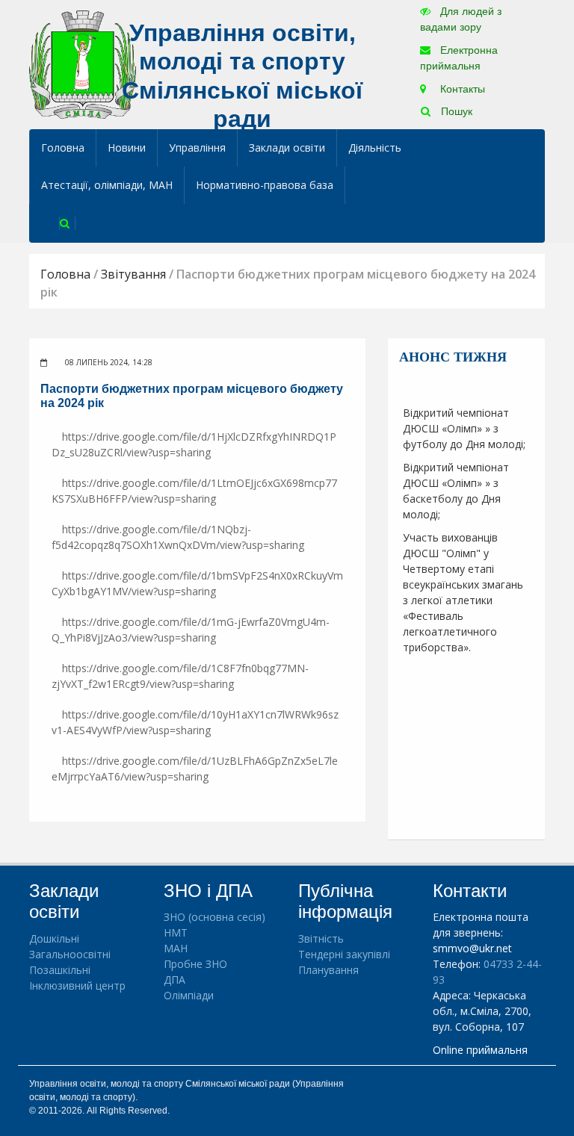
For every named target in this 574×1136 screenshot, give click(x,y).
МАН (176, 948)
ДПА (174, 979)
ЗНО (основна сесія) (214, 917)
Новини (127, 147)
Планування (328, 970)
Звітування (133, 274)
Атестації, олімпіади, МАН (107, 185)
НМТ (176, 932)
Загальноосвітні (70, 954)
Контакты (461, 89)
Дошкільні (54, 938)
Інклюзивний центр (77, 985)
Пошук (455, 111)
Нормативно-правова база (264, 185)
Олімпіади (189, 995)
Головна (62, 147)
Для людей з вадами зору (461, 19)
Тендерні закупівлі (344, 954)
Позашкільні (59, 970)
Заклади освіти (287, 147)
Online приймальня (480, 1050)
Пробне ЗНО (195, 964)
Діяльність (374, 147)
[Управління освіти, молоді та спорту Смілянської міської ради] (82, 64)
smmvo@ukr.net (472, 948)
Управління (197, 147)
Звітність (321, 938)
